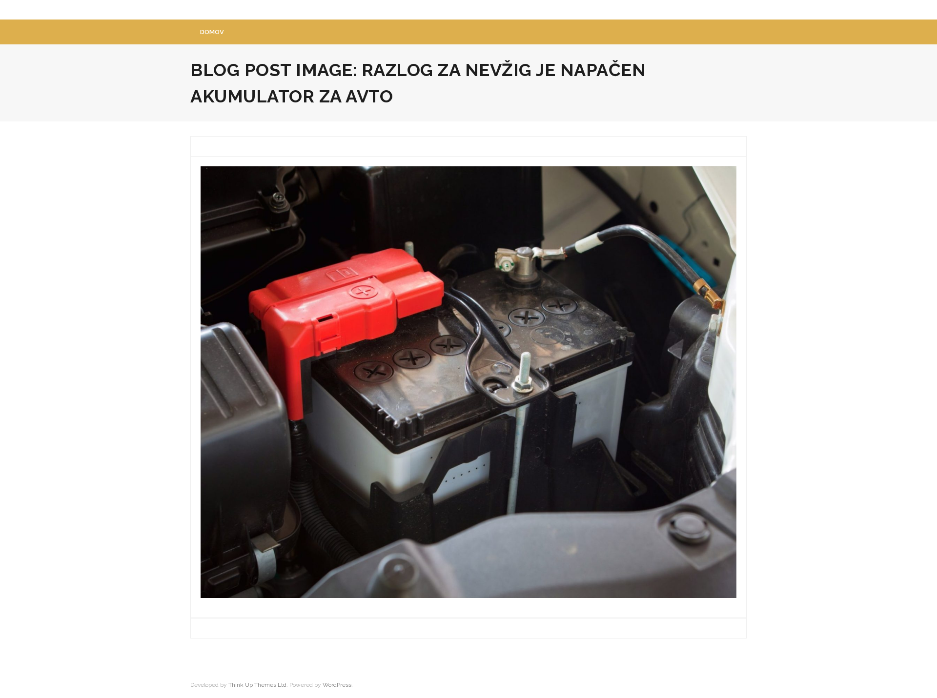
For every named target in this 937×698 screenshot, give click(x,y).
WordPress (337, 684)
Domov (212, 32)
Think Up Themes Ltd (257, 684)
